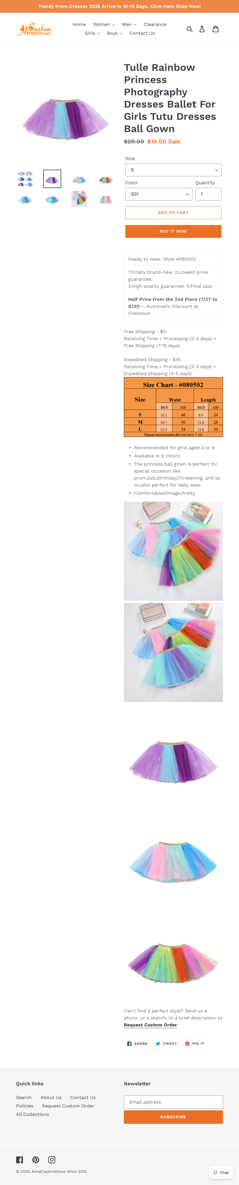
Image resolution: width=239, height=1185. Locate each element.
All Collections (32, 1114)
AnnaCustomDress (48, 1171)
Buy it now (173, 231)
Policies (24, 1106)
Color (131, 182)
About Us (51, 1097)
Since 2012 (77, 1171)
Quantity (205, 182)
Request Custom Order (68, 1106)
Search (24, 1097)
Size (130, 158)
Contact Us (83, 1097)
